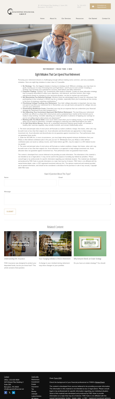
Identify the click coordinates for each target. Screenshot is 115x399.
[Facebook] (5, 392)
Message (7, 191)
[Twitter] (9, 392)
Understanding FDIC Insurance (14, 258)
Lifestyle (34, 394)
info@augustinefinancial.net (14, 389)
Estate (33, 384)
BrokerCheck (100, 382)
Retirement (35, 379)
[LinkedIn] (13, 392)
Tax (32, 389)
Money (33, 391)
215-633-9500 (81, 6)
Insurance (35, 387)
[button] (42, 18)
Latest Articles (36, 396)
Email (61, 177)
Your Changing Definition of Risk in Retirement (54, 258)
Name (6, 177)
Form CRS (58, 378)
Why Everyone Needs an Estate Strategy (87, 258)
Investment (35, 382)
